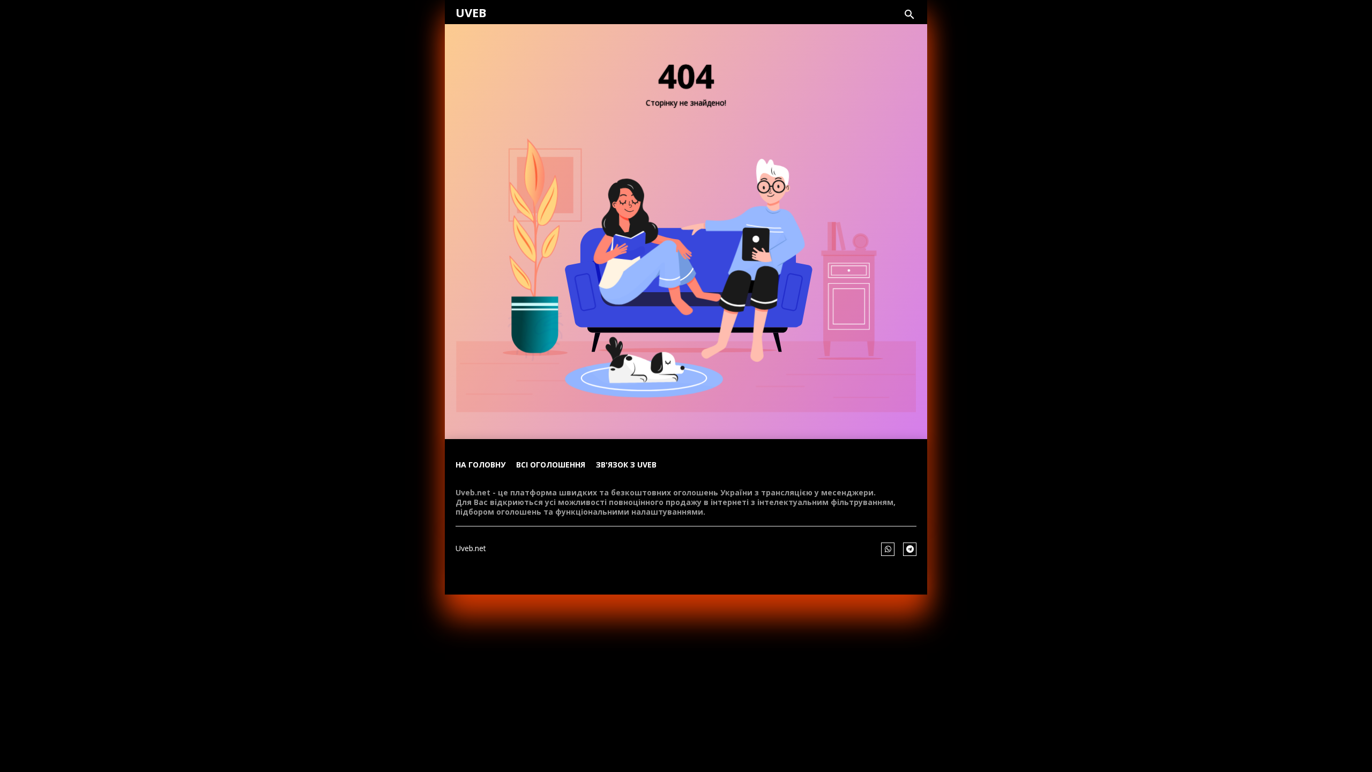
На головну (480, 464)
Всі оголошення (550, 464)
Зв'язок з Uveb (626, 464)
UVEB (471, 12)
